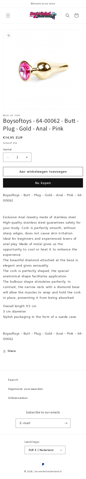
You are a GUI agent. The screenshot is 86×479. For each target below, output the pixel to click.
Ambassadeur (18, 398)
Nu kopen (43, 183)
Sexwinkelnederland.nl (48, 471)
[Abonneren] (65, 423)
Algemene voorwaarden (25, 389)
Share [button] (12, 351)
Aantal (7, 149)
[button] (8, 15)
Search (13, 380)
